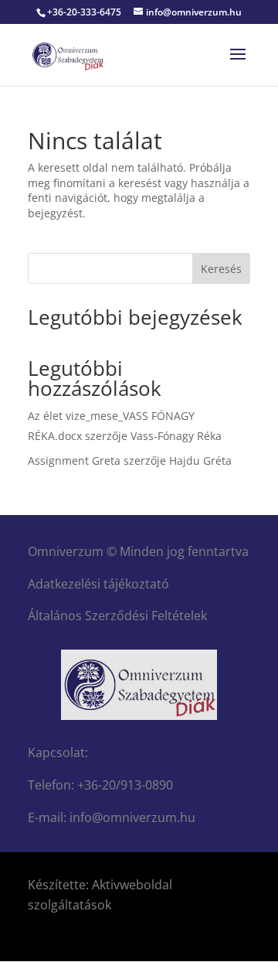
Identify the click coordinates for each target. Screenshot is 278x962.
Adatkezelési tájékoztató (98, 583)
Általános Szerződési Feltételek (117, 615)
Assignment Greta (74, 460)
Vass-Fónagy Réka (176, 435)
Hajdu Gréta (200, 460)
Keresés (221, 268)
